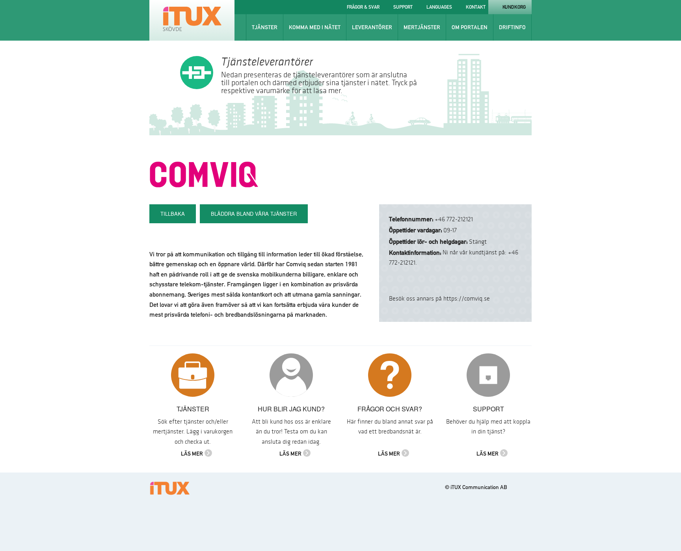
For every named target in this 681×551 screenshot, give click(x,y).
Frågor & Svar (363, 7)
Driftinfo (512, 27)
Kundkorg (514, 7)
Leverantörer (372, 27)
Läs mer (192, 453)
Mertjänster (422, 27)
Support (403, 7)
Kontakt (476, 7)
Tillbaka (172, 213)
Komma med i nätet (314, 27)
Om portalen (469, 27)
